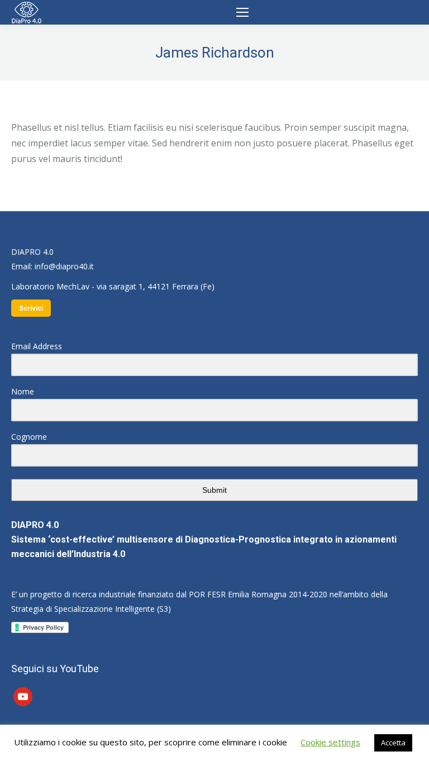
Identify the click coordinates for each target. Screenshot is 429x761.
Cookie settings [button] (330, 742)
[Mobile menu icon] (242, 12)
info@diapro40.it (64, 266)
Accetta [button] (393, 743)
